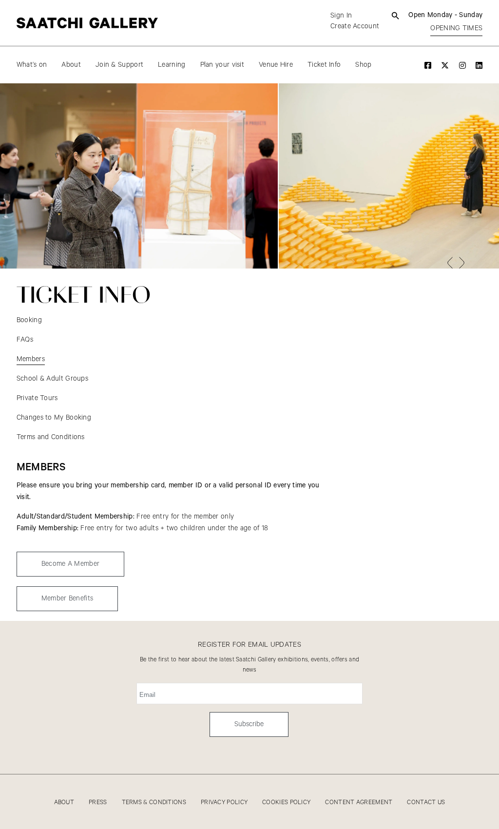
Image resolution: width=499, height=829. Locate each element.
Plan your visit (222, 65)
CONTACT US (426, 802)
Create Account (354, 26)
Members (31, 359)
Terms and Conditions (51, 437)
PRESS (98, 802)
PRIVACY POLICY (224, 802)
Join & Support (119, 65)
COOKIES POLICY (286, 802)
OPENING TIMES (456, 28)
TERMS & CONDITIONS (154, 802)
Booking (29, 320)
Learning (171, 65)
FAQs (25, 340)
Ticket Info (324, 65)
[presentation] (450, 263)
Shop (363, 65)
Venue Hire (276, 65)
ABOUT (64, 802)
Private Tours (37, 398)
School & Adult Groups (52, 379)
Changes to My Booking (54, 418)
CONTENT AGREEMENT (358, 802)
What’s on (32, 65)
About (71, 65)
